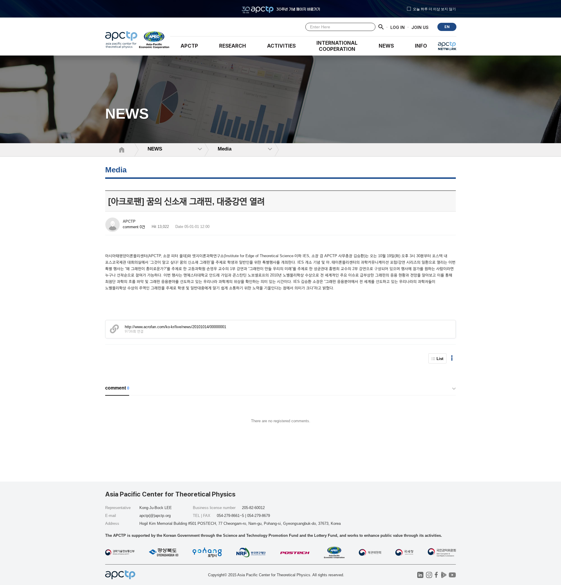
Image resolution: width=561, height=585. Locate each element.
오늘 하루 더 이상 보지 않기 (434, 9)
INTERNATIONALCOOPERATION (337, 46)
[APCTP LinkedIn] (420, 575)
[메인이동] (121, 41)
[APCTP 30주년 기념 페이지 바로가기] (280, 9)
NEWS (386, 46)
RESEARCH (232, 46)
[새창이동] (154, 41)
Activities (281, 46)
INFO (421, 46)
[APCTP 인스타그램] (429, 575)
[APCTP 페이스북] (436, 575)
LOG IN (397, 27)
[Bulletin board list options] (452, 358)
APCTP (189, 46)
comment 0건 (134, 227)
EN (447, 27)
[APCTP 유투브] (452, 575)
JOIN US (420, 27)
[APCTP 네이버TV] (443, 575)
